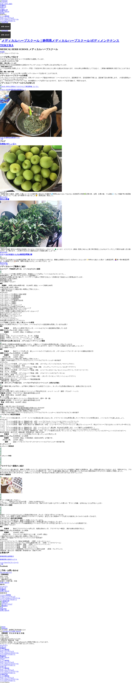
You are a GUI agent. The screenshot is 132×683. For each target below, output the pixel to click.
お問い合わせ (4, 11)
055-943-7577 (7, 631)
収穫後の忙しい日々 (8, 144)
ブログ (2, 8)
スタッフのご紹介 (6, 4)
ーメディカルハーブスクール (10, 598)
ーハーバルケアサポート (8, 599)
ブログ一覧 (4, 264)
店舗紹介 (3, 5)
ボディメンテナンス (7, 18)
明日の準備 (4, 199)
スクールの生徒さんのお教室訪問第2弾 (16, 254)
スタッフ (3, 588)
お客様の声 (4, 10)
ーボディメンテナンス (7, 596)
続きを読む (4, 197)
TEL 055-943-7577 (6, 572)
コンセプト (4, 2)
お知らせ (3, 7)
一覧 (1, 139)
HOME (2, 13)
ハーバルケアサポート (7, 21)
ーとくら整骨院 (5, 595)
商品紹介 (3, 656)
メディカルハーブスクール (9, 19)
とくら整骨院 (4, 16)
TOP (1, 607)
